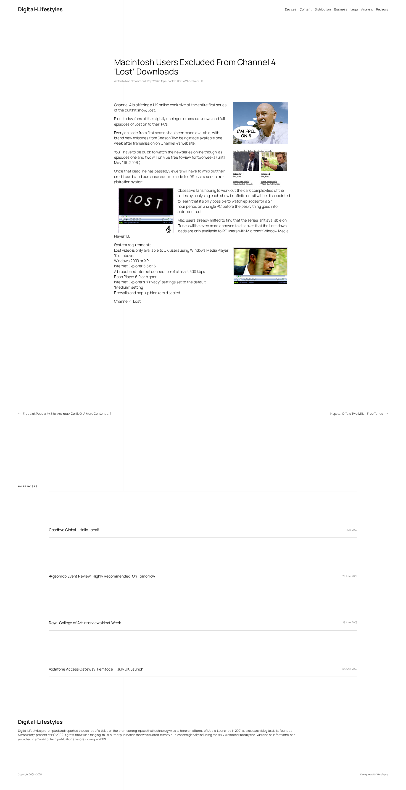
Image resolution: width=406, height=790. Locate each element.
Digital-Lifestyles (40, 9)
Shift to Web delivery (188, 81)
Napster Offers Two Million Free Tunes (356, 413)
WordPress (382, 774)
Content (172, 81)
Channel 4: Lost (127, 301)
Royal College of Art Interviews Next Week (85, 623)
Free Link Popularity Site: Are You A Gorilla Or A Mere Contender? (67, 413)
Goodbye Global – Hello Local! (74, 530)
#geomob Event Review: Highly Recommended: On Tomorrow (102, 576)
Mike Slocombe (133, 81)
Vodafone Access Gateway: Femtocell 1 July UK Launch (96, 669)
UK (201, 81)
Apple (164, 81)
